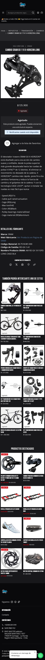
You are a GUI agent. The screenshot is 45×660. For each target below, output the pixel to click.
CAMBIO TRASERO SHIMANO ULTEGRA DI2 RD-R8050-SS (33, 477)
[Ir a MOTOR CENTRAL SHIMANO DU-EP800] (33, 558)
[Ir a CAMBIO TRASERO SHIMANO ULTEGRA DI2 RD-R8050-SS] (33, 463)
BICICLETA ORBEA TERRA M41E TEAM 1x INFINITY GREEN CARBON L (10, 338)
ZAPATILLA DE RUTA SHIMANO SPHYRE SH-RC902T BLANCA (11, 541)
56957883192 (9, 628)
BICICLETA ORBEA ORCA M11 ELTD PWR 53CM (11, 431)
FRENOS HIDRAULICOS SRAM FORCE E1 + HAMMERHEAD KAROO (11, 369)
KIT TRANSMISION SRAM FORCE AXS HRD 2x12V (32, 307)
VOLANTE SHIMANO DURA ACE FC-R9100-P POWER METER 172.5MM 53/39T (10, 478)
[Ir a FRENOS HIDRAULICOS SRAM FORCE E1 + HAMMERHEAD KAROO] (11, 355)
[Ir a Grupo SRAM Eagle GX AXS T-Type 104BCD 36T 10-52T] (33, 386)
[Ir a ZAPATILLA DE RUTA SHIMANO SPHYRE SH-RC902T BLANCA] (11, 527)
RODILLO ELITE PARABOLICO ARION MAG (32, 510)
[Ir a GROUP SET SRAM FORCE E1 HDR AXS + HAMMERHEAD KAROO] (33, 355)
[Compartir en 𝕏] (16, 265)
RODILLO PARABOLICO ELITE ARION (10, 509)
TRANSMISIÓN (27, 31)
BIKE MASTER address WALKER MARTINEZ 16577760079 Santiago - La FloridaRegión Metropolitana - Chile (16, 634)
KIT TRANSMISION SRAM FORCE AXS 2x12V (32, 431)
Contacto (5, 615)
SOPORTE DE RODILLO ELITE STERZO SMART (33, 541)
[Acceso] (38, 13)
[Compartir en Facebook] (11, 265)
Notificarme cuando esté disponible (24, 132)
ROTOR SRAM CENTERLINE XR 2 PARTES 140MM (9, 572)
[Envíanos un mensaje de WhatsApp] (40, 655)
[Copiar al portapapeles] (34, 265)
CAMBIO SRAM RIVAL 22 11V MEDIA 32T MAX (11, 307)
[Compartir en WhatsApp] (22, 265)
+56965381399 (10, 625)
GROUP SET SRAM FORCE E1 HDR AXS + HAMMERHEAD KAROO (33, 369)
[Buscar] (33, 13)
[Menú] (3, 13)
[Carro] (41, 13)
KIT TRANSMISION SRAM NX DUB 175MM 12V (32, 338)
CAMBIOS (40, 31)
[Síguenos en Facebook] (15, 602)
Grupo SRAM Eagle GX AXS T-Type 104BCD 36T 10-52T (32, 400)
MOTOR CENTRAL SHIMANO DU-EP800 (33, 571)
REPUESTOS (13, 31)
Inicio (3, 31)
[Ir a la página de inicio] (22, 5)
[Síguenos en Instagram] (12, 602)
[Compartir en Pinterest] (28, 265)
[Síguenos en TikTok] (19, 602)
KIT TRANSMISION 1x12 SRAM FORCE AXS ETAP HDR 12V (11, 400)
